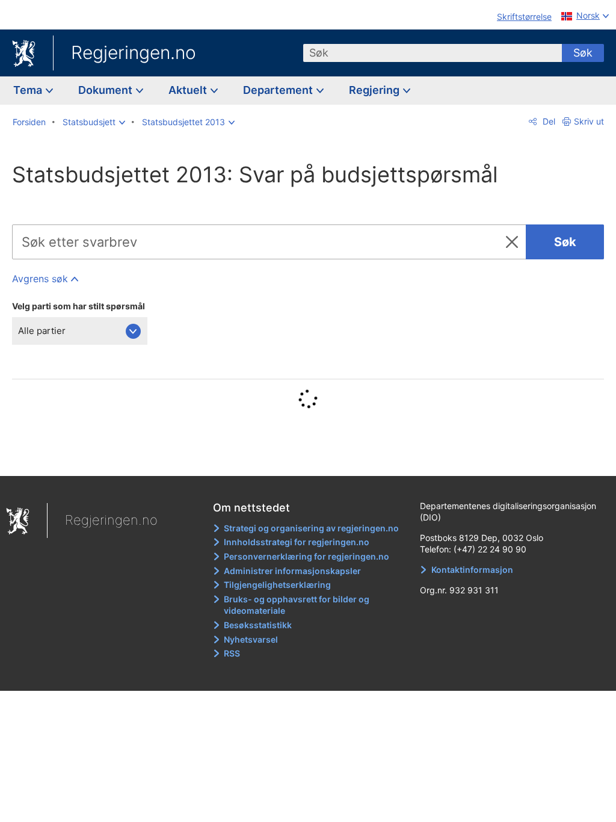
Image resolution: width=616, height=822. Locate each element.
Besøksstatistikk (258, 625)
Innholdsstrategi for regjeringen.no (296, 542)
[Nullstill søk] (515, 241)
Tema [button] (29, 90)
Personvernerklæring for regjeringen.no (306, 556)
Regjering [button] (375, 90)
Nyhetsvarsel (251, 639)
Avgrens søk (40, 279)
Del (547, 121)
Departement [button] (279, 90)
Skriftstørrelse (524, 16)
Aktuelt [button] (188, 90)
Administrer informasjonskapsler (292, 571)
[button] (94, 122)
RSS (232, 653)
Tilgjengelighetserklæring (277, 584)
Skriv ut (589, 121)
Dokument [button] (106, 90)
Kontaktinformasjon (472, 569)
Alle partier (42, 330)
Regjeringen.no (133, 52)
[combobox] (432, 53)
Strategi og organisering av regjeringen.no (311, 528)
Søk (583, 52)
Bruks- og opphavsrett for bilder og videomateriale (296, 605)
